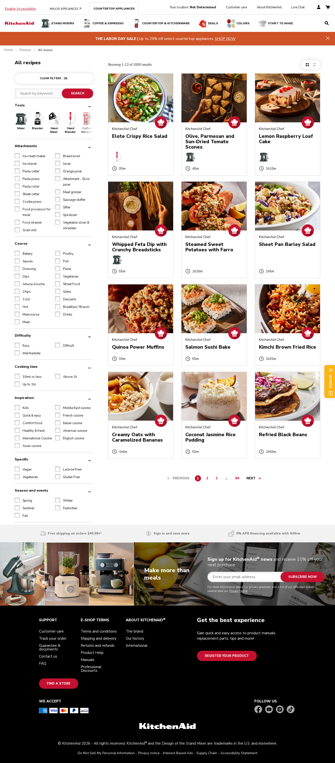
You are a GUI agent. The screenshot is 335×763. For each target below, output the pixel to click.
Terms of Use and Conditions (191, 379)
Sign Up (129, 407)
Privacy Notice (139, 388)
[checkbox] (117, 379)
